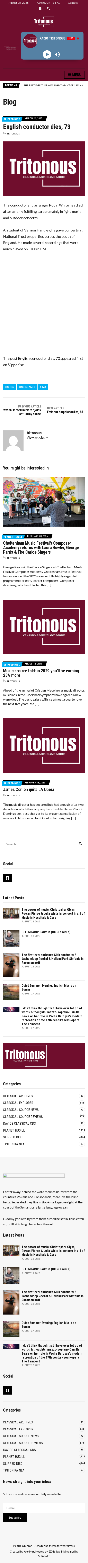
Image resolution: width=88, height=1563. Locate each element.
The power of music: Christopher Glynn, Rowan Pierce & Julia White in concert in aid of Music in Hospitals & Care (53, 913)
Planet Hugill (13, 536)
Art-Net (29, 1551)
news (43, 386)
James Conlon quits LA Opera (28, 789)
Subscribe (15, 1517)
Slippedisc (16, 364)
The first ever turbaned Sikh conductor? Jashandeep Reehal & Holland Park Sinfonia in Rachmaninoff (52, 959)
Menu (76, 74)
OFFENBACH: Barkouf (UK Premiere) (45, 932)
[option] (54, 84)
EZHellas (54, 1551)
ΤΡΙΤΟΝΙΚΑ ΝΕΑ (13, 1144)
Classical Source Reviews (23, 1117)
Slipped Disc (11, 119)
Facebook (40, 8)
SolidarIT (44, 1556)
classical (9, 386)
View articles (36, 437)
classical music (27, 386)
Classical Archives (18, 1096)
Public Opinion (22, 1545)
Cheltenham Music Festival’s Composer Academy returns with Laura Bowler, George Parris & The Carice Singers (41, 548)
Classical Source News (21, 1110)
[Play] (47, 54)
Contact (73, 2)
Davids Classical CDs (19, 1123)
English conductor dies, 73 (39, 358)
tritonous (13, 133)
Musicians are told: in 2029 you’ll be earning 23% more (41, 673)
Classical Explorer (18, 1103)
